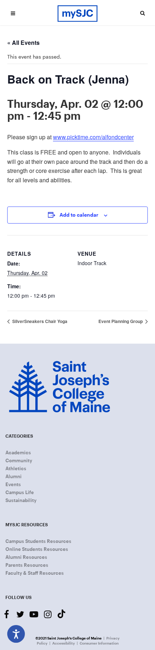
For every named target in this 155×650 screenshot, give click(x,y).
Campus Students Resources (38, 541)
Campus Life (19, 492)
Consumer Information (99, 643)
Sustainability (20, 500)
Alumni (13, 476)
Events (13, 484)
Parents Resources (26, 565)
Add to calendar (78, 215)
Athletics (15, 468)
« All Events (23, 42)
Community (18, 460)
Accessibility (63, 643)
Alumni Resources (26, 557)
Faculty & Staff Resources (34, 573)
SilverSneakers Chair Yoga (39, 321)
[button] (13, 13)
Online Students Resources (36, 549)
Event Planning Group (121, 321)
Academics (18, 452)
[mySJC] (77, 12)
